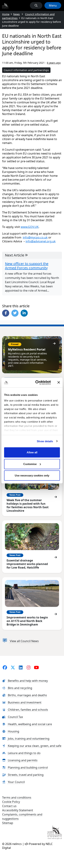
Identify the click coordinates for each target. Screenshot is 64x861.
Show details (45, 441)
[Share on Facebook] (5, 313)
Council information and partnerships (26, 70)
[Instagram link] (28, 667)
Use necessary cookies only (32, 475)
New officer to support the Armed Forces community (26, 266)
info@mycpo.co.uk (35, 237)
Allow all (32, 452)
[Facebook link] (5, 667)
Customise (30, 463)
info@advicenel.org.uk (41, 241)
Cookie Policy (11, 802)
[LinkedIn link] (20, 667)
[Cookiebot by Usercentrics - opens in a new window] (37, 382)
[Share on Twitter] (14, 313)
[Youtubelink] (36, 667)
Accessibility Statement (17, 810)
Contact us (9, 806)
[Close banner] (58, 382)
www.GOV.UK (30, 227)
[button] (36, 5)
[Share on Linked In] (24, 313)
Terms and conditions (16, 797)
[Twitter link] (13, 667)
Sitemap (7, 823)
